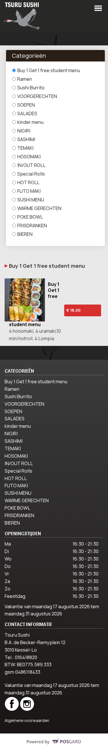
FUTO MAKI (29, 191)
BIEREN (25, 234)
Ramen (24, 79)
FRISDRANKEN (32, 225)
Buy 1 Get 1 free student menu (48, 70)
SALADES (27, 113)
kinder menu (30, 122)
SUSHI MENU (30, 200)
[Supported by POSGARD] (54, 745)
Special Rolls (31, 174)
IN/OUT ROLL (31, 165)
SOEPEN (26, 105)
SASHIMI (26, 139)
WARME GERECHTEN (39, 208)
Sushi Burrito (31, 87)
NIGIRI (23, 131)
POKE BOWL (30, 217)
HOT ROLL (28, 182)
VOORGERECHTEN (37, 96)
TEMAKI (25, 148)
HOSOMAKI (29, 156)
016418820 (26, 657)
